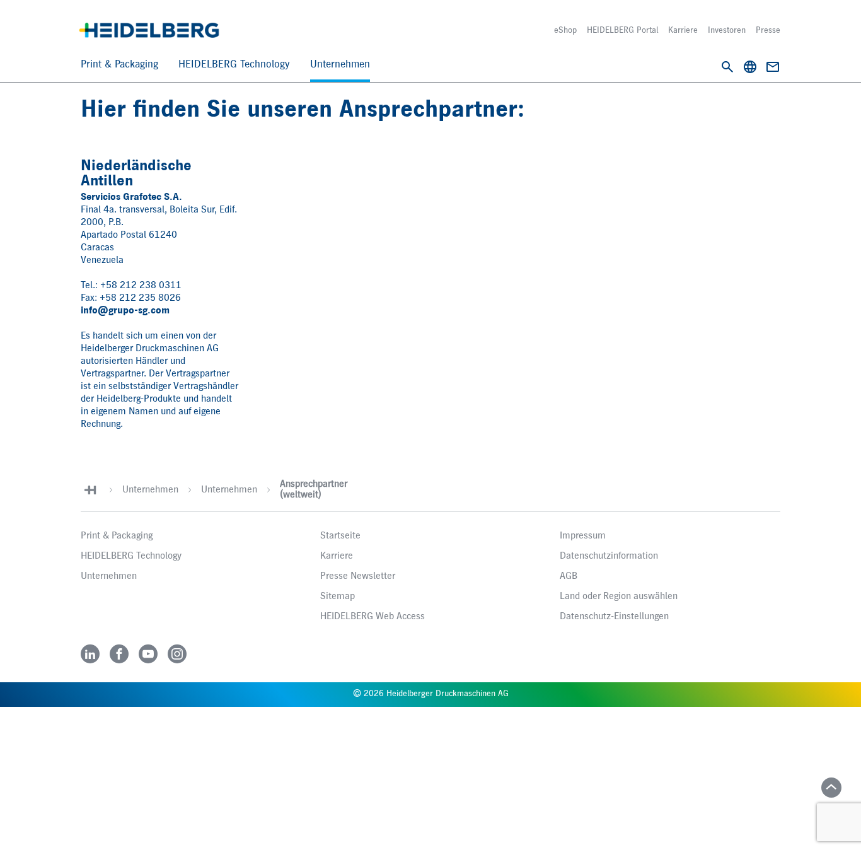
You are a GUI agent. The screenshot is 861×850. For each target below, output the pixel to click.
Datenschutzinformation (609, 556)
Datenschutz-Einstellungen (614, 617)
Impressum (583, 536)
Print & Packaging (119, 64)
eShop (565, 30)
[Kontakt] (772, 66)
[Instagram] (177, 653)
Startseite (340, 536)
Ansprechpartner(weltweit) (313, 489)
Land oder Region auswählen (619, 596)
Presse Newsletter (357, 576)
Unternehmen (340, 64)
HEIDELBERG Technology (234, 64)
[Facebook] (119, 653)
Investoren (727, 30)
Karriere (683, 30)
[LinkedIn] (90, 653)
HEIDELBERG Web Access (372, 617)
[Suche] (727, 66)
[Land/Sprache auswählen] (750, 66)
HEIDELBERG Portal (622, 30)
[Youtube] (148, 653)
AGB (568, 576)
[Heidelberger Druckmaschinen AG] (149, 30)
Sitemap (337, 596)
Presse (768, 30)
